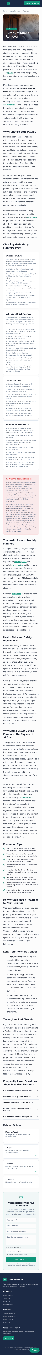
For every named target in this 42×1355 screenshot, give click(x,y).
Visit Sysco (9, 1338)
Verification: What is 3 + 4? (15, 1248)
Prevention (6, 1301)
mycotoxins (18, 565)
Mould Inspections (9, 1316)
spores (10, 73)
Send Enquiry (19, 1259)
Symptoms (6, 1298)
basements (32, 217)
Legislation (6, 1322)
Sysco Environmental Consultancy (25, 1348)
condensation (9, 105)
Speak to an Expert (32, 3)
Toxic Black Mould (9, 1313)
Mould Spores (8, 1295)
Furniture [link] (26, 11)
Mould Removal (15, 11)
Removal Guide (8, 1304)
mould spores (20, 562)
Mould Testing (8, 1319)
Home (5, 11)
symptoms (16, 594)
